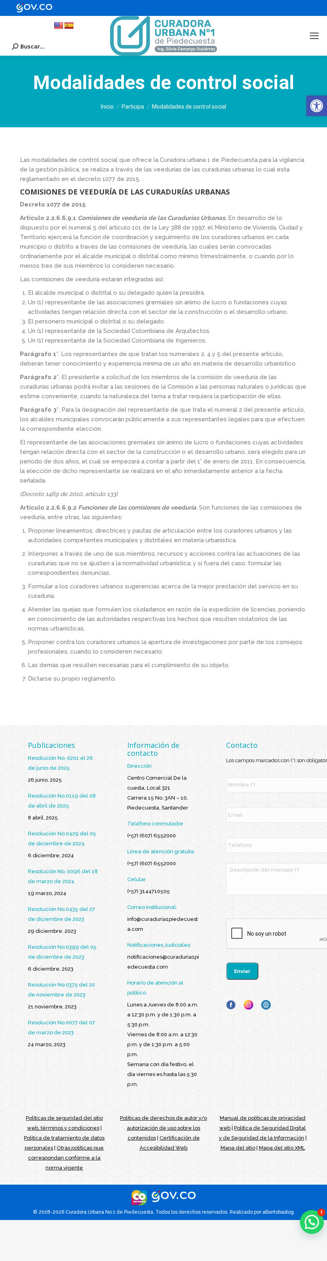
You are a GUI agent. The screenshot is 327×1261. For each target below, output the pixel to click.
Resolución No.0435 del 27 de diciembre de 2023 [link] (61, 914)
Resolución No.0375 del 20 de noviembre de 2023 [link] (61, 990)
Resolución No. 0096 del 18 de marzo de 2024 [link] (63, 876)
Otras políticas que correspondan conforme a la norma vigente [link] (66, 1158)
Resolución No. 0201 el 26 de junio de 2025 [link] (60, 763)
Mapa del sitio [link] (238, 1148)
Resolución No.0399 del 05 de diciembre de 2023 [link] (62, 952)
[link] (316, 105)
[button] (312, 1222)
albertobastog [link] (278, 1212)
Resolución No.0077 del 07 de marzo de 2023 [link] (61, 1027)
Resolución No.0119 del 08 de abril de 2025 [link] (62, 801)
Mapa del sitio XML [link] (282, 1148)
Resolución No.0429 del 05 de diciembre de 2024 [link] (62, 839)
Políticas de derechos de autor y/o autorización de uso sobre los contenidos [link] (163, 1128)
